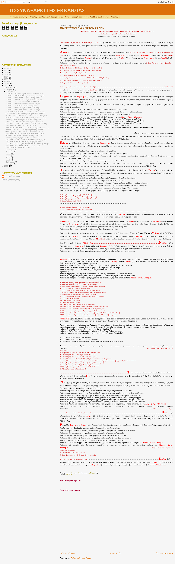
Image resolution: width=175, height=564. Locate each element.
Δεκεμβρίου (10, 88)
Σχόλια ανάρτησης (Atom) (81, 558)
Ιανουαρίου (10, 164)
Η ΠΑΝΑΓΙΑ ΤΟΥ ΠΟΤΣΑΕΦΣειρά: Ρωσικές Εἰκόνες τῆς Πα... (25, 96)
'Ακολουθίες (68, 474)
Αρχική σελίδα (115, 553)
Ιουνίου (8, 156)
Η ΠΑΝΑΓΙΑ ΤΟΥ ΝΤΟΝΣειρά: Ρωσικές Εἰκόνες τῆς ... (23, 108)
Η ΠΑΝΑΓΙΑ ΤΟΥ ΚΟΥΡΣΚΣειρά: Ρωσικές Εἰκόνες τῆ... (23, 110)
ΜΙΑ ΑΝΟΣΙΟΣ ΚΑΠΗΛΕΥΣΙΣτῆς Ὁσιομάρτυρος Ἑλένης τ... (24, 130)
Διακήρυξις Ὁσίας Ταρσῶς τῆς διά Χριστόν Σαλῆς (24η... (23, 120)
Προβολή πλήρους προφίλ (11, 180)
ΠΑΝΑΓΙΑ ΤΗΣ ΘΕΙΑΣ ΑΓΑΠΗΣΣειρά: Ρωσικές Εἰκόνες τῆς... (25, 112)
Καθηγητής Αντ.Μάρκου (13, 176)
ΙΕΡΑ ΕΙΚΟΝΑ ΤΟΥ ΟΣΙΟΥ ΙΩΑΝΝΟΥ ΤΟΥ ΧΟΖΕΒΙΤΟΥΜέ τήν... (27, 124)
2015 (6, 75)
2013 (6, 79)
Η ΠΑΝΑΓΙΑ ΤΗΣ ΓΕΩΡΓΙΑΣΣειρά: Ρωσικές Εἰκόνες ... (23, 102)
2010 (6, 86)
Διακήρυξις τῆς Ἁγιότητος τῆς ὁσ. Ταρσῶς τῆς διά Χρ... (23, 138)
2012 (6, 81)
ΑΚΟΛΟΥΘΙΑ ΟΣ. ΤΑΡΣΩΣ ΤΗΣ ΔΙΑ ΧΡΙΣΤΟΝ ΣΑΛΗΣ (23, 146)
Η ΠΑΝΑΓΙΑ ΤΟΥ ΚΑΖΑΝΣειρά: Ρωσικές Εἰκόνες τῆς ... (23, 104)
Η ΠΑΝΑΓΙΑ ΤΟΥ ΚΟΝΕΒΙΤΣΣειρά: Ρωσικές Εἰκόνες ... (23, 98)
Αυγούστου (10, 152)
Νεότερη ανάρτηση (67, 553)
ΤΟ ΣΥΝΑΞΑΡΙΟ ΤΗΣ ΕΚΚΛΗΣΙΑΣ (47, 10)
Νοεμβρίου (9, 89)
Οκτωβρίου (10, 92)
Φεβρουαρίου (10, 162)
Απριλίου (9, 158)
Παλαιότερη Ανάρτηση (164, 553)
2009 (6, 166)
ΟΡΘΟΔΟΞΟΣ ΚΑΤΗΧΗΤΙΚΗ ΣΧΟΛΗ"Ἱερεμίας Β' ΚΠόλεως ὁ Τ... (27, 128)
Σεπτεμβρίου (10, 150)
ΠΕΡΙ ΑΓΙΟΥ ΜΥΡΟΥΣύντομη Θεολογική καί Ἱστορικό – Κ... (25, 94)
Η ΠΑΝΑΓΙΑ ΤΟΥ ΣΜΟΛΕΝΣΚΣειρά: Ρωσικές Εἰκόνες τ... (24, 100)
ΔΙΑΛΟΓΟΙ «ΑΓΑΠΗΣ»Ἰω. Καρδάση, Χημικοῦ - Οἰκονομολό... (25, 122)
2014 (6, 77)
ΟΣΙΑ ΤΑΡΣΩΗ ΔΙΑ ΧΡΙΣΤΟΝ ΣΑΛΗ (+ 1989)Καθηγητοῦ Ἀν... (25, 118)
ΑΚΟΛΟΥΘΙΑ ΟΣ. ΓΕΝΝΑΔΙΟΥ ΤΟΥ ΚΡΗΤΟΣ (20, 126)
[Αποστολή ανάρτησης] (96, 473)
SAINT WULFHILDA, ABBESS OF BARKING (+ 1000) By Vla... (26, 140)
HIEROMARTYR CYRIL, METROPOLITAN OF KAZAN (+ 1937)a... (27, 144)
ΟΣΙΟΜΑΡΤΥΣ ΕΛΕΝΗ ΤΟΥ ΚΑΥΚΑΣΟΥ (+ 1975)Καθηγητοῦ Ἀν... (27, 116)
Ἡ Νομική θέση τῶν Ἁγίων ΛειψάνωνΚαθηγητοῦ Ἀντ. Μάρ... (25, 132)
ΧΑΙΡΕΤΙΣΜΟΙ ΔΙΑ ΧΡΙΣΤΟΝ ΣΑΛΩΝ (17, 148)
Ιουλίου (8, 154)
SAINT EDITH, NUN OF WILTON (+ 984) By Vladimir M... (24, 142)
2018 (6, 70)
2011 (6, 83)
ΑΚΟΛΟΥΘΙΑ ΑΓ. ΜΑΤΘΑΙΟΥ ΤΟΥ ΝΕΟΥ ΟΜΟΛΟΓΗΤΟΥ (24, 134)
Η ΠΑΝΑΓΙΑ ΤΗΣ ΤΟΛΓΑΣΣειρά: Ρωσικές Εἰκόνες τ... (22, 106)
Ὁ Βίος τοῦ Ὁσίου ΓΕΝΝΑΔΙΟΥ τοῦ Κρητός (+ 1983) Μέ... (24, 136)
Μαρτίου (9, 160)
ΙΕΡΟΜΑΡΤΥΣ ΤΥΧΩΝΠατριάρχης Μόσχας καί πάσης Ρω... (25, 114)
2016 (6, 72)
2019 (6, 68)
